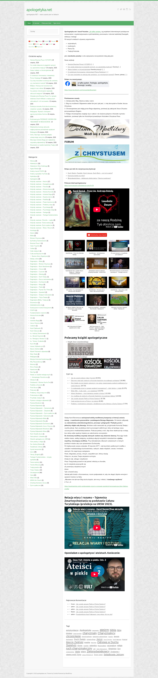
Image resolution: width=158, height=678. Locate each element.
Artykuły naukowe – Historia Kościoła (41, 192)
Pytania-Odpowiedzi (36, 405)
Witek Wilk (33, 478)
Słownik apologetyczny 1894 (39, 439)
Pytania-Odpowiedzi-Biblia (38, 418)
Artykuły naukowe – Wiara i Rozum (41, 228)
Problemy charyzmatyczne (38, 393)
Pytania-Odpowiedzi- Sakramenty (40, 416)
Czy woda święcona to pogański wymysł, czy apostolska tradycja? (90, 67)
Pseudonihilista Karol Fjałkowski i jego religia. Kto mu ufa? (94, 614)
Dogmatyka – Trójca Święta (38, 297)
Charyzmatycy (106, 633)
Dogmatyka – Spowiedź (37, 292)
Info (31, 318)
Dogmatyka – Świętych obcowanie (41, 295)
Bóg (119, 630)
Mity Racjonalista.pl (36, 362)
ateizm (104, 630)
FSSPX (32, 310)
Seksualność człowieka (37, 436)
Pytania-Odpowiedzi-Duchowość (40, 423)
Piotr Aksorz (34, 387)
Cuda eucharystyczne (37, 253)
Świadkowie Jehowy (36, 447)
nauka (87, 642)
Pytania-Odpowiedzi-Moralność (39, 429)
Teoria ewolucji (34, 462)
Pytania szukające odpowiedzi (39, 400)
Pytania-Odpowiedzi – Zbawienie (40, 411)
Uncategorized (34, 472)
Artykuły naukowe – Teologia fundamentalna (44, 215)
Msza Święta (34, 367)
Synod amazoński (35, 449)
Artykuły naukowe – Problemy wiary (41, 205)
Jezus (99, 639)
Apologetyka (85, 630)
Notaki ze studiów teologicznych (40, 374)
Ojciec (80, 646)
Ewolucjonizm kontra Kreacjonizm (40, 308)
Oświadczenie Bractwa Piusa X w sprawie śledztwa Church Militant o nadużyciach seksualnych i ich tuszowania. (43, 98)
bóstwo (69, 633)
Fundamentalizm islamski (38, 313)
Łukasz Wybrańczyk (87, 654)
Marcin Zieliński (74, 642)
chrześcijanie (73, 636)
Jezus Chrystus (35, 323)
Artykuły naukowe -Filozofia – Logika (41, 220)
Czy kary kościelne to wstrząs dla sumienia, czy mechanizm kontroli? (91, 74)
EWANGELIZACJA (36, 305)
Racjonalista (102, 646)
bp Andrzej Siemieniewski (38, 241)
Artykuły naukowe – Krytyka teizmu (41, 197)
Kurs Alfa (33, 344)
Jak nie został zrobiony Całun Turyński (83, 378)
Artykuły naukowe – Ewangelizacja (41, 184)
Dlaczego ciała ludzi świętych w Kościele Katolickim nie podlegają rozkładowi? (95, 380)
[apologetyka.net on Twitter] (121, 9)
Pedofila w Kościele (36, 385)
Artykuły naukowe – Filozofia (39, 186)
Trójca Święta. (34, 470)
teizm (32, 452)
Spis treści (56, 23)
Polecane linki (46, 23)
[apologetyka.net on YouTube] (124, 9)
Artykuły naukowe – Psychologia (40, 207)
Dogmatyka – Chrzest (37, 269)
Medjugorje (33, 356)
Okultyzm (33, 380)
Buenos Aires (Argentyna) (40, 256)
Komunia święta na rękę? (76, 176)
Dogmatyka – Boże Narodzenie (40, 266)
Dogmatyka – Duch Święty (38, 277)
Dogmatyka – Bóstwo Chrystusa (40, 264)
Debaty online (34, 259)
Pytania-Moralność (36, 403)
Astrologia (33, 230)
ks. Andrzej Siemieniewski (38, 333)
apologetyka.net (39, 9)
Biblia (32, 235)
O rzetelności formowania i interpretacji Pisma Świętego (86, 72)
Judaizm (32, 326)
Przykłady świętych (36, 398)
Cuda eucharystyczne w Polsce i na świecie (84, 401)
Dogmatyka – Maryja (36, 284)
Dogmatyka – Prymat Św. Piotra (40, 289)
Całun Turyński (35, 246)
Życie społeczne (35, 485)
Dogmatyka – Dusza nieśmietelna (40, 279)
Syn (118, 649)
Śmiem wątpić (98, 655)
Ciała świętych (34, 251)
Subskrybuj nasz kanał (98, 235)
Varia (77, 651)
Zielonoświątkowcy (98, 651)
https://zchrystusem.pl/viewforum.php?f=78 (79, 185)
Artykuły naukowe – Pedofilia (39, 199)
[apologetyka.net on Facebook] (118, 9)
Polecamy (33, 390)
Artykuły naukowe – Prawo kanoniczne (42, 202)
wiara (83, 651)
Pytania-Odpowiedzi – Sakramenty (41, 408)
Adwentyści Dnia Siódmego (38, 166)
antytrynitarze (72, 630)
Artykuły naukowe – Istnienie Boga (41, 194)
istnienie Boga (91, 639)
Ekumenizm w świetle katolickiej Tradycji (43, 145)
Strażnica (112, 649)
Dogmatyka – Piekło (36, 287)
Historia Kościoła (35, 315)
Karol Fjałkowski (35, 328)
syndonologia (70, 652)
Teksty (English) (35, 454)
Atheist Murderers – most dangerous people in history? (88, 393)
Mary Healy (33, 354)
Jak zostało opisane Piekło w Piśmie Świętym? (85, 398)
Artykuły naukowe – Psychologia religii (42, 210)
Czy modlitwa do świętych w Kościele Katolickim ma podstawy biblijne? (93, 396)
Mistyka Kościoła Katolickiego (39, 359)
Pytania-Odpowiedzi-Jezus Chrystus (41, 426)
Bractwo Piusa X (35, 243)
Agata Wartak (34, 168)
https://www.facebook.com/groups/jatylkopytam (80, 90)
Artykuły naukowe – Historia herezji (41, 189)
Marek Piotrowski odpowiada (39, 351)
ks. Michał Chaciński (36, 336)
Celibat (32, 248)
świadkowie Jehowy (114, 654)
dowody (116, 636)
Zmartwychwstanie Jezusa (38, 483)
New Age (93, 642)
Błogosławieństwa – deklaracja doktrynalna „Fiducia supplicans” (89, 178)
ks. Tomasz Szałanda (37, 341)
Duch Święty (80, 639)
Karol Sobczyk (34, 331)
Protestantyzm (34, 395)
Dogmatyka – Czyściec (37, 271)
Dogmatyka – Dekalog (37, 274)
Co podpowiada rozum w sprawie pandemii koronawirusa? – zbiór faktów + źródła (96, 388)
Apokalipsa (33, 176)
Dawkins (110, 636)
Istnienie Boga (34, 320)
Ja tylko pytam (95, 31)
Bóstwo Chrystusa (36, 238)
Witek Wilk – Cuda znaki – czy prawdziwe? (84, 391)
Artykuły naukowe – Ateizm (38, 181)
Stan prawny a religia (36, 441)
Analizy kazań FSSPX (37, 171)
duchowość (69, 639)
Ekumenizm (34, 302)
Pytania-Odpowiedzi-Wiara (38, 431)
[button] (75, 249)
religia (119, 645)
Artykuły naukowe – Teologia (39, 212)
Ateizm (32, 233)
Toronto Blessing (35, 465)
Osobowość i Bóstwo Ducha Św (40, 382)
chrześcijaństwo (87, 636)
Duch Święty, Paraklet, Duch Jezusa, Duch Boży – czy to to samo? (90, 173)
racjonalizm (111, 646)
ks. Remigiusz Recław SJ (38, 338)
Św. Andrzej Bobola (36, 444)
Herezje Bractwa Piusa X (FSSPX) (79, 64)
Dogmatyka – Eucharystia (38, 282)
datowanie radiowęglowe (100, 636)
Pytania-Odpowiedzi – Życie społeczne (42, 413)
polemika (93, 646)
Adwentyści (33, 163)
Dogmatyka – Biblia (36, 261)
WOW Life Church (35, 480)
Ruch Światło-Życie (36, 434)
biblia (113, 630)
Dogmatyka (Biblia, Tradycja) (39, 300)
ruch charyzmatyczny (79, 648)
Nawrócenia (33, 369)
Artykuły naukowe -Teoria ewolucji (40, 223)
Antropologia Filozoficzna (40, 377)
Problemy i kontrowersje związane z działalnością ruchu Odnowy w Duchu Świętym (97, 404)
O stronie (36, 23)
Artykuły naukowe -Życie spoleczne (41, 225)
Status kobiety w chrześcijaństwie (79, 69)
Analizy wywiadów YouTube (38, 174)
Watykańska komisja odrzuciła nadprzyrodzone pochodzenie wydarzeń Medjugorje (42, 129)
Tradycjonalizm (35, 467)
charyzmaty (90, 633)
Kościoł (124, 639)
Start (29, 23)
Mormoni (33, 364)
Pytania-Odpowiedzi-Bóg (37, 421)
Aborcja (32, 161)
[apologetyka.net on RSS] (130, 9)
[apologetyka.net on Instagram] (127, 9)
